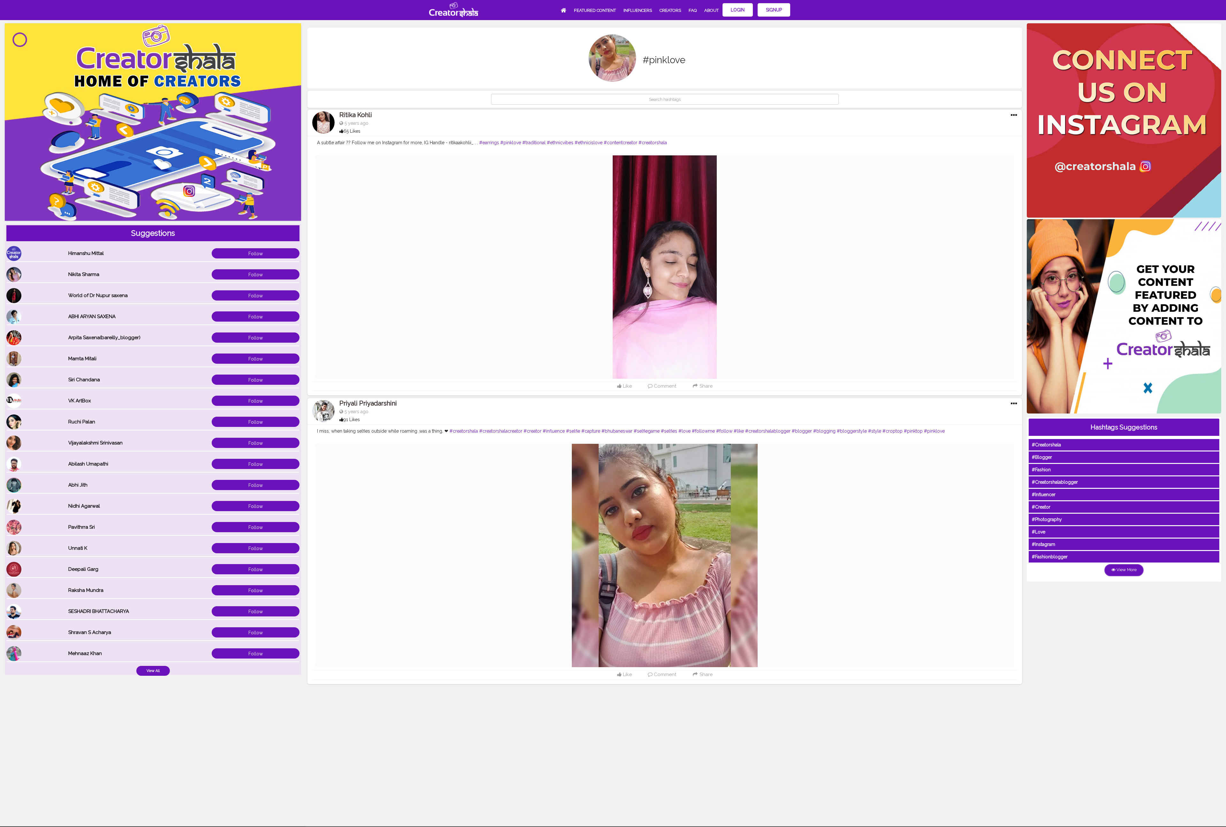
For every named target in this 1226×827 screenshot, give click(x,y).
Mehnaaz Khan (85, 653)
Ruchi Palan (81, 422)
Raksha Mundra (85, 590)
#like (739, 431)
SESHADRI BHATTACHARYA (98, 611)
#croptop (892, 431)
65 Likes (352, 131)
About (711, 10)
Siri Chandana (84, 380)
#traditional (534, 142)
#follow (724, 431)
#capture (590, 431)
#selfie (573, 431)
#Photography (1047, 519)
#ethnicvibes (560, 142)
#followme (703, 431)
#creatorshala (653, 142)
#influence (554, 431)
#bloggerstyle (852, 431)
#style (874, 431)
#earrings (489, 142)
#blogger (802, 431)
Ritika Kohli (355, 115)
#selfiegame (647, 431)
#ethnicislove (588, 142)
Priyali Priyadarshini (368, 403)
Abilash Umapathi (88, 464)
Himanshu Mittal (86, 253)
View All (153, 671)
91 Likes (352, 419)
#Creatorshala (1046, 444)
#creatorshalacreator (500, 431)
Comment (664, 386)
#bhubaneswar (617, 431)
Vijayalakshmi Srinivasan (95, 443)
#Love (1038, 531)
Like (627, 386)
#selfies (669, 431)
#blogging (824, 431)
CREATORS (670, 10)
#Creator (1041, 507)
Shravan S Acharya (89, 632)
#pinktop (913, 431)
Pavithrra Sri (81, 527)
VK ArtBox (79, 401)
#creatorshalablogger (768, 431)
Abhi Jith (77, 485)
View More (1126, 569)
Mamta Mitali (82, 358)
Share (705, 386)
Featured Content (595, 10)
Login (738, 9)
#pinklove (510, 142)
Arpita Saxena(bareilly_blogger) (104, 337)
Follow (255, 253)
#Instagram (1043, 544)
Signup (774, 9)
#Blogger (1042, 457)
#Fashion (1041, 469)
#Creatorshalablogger (1055, 482)
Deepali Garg (83, 569)
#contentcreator (620, 142)
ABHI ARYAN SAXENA (92, 316)
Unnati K (77, 548)
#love (684, 431)
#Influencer (1044, 494)
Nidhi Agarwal (84, 506)
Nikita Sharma (83, 274)
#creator (532, 431)
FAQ (693, 10)
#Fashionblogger (1050, 556)
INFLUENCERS (638, 10)
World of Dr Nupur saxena (98, 295)
